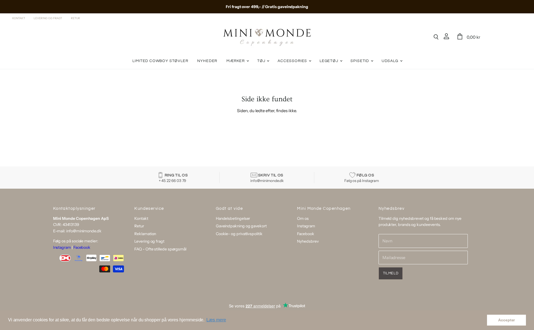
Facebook (81, 247)
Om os (303, 218)
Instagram (62, 247)
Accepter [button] (506, 320)
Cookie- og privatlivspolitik (239, 233)
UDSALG (390, 61)
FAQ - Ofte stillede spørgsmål (160, 249)
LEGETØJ (329, 61)
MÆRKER (236, 61)
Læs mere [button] (216, 319)
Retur (75, 18)
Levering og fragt (48, 18)
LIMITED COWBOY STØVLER (160, 61)
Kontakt (18, 18)
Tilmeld (391, 273)
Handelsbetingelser (233, 218)
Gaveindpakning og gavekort (241, 225)
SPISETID (360, 61)
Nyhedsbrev (307, 241)
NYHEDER (207, 61)
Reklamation (145, 233)
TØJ (261, 61)
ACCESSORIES (293, 61)
